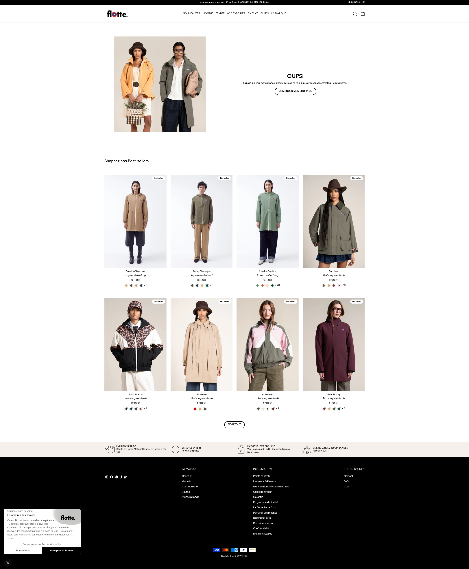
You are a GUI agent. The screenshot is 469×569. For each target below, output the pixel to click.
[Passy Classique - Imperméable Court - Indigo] (197, 285)
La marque (278, 13)
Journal (186, 492)
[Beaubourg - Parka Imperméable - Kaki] (334, 408)
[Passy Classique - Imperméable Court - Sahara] (202, 285)
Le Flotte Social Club (264, 507)
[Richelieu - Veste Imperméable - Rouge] (195, 408)
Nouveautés (191, 13)
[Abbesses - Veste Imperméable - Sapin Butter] (268, 408)
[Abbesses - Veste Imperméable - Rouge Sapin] (273, 408)
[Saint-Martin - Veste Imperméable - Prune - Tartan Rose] (141, 408)
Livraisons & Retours (264, 481)
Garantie (258, 497)
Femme (220, 13)
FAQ (346, 481)
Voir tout (234, 425)
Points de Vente (262, 476)
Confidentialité (261, 528)
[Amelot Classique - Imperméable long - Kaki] (131, 285)
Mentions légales (262, 534)
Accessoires (236, 13)
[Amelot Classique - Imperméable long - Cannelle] (136, 285)
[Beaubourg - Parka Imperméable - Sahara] (329, 408)
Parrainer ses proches (265, 513)
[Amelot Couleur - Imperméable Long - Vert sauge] (257, 285)
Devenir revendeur (263, 523)
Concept (187, 476)
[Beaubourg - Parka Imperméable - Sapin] (339, 408)
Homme (208, 13)
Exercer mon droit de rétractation (271, 486)
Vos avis (186, 481)
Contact (348, 476)
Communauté (190, 486)
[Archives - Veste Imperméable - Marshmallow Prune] (338, 285)
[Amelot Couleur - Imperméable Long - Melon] (267, 285)
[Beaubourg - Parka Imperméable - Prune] (324, 408)
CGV (346, 486)
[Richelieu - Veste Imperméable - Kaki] (205, 408)
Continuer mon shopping (295, 91)
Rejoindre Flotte (262, 518)
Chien (265, 13)
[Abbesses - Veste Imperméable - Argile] (263, 408)
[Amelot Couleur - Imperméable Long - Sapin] (272, 285)
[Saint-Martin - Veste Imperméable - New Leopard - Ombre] (126, 408)
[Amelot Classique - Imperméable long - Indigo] (141, 285)
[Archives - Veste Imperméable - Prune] (333, 285)
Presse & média (191, 497)
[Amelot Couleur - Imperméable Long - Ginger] (262, 285)
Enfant (253, 13)
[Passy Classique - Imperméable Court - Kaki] (192, 285)
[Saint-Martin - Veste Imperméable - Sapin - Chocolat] (136, 408)
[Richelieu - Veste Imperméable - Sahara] (200, 408)
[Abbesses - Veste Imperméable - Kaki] (258, 408)
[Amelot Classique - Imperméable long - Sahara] (126, 285)
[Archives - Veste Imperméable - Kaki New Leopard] (324, 285)
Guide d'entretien (262, 492)
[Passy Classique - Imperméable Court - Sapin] (207, 285)
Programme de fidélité (265, 502)
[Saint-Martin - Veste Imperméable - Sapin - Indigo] (131, 408)
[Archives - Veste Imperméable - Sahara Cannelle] (328, 285)
